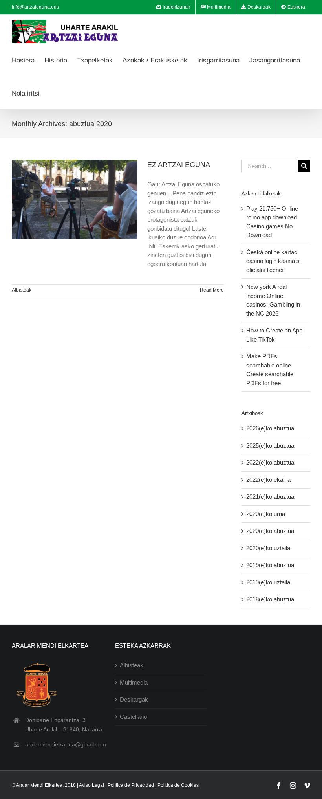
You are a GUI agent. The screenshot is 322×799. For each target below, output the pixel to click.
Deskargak (134, 699)
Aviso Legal (91, 785)
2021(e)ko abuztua (270, 496)
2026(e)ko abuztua (270, 428)
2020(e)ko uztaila (268, 548)
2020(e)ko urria (265, 514)
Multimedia (134, 682)
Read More (212, 290)
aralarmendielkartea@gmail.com (65, 744)
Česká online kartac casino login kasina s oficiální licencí (273, 261)
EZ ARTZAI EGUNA (178, 165)
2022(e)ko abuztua (270, 462)
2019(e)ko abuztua (270, 565)
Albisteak (21, 290)
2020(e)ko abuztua (270, 530)
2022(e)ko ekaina (268, 479)
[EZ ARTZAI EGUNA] (74, 199)
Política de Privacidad (131, 785)
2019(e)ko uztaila (268, 582)
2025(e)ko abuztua (270, 445)
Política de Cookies (178, 785)
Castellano (133, 716)
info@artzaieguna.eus (35, 7)
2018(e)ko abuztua (270, 599)
